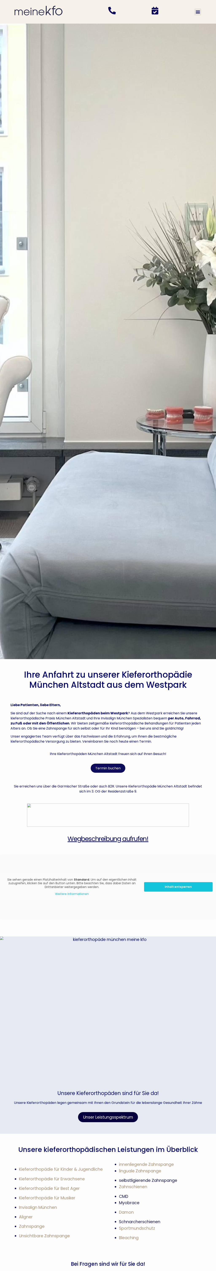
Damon (126, 1212)
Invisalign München (38, 1207)
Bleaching (129, 1238)
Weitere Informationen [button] (72, 894)
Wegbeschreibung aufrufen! (108, 838)
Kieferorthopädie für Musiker (47, 1198)
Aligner (26, 1217)
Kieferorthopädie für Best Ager (49, 1188)
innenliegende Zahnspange (146, 1164)
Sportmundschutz (137, 1228)
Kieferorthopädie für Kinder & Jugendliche (61, 1169)
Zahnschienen (133, 1187)
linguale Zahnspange (140, 1171)
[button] (197, 11)
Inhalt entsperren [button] (178, 887)
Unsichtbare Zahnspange (44, 1236)
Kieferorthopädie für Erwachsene (52, 1179)
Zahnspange (32, 1226)
